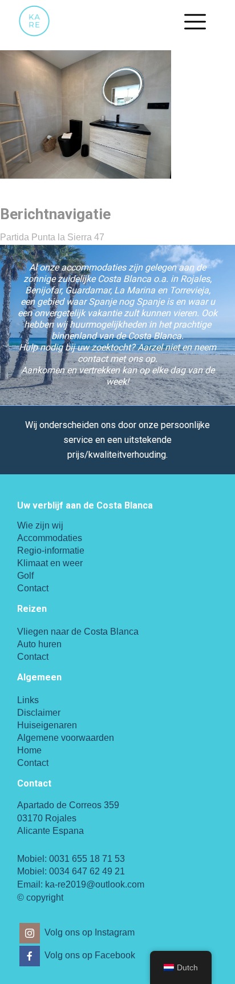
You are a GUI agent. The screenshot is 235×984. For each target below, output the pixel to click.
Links (28, 700)
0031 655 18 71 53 (87, 859)
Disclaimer (38, 712)
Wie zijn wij (40, 525)
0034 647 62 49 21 (87, 871)
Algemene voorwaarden (65, 738)
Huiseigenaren (47, 725)
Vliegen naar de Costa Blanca (78, 631)
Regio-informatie (50, 550)
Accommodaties (49, 538)
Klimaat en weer (50, 563)
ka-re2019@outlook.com (94, 884)
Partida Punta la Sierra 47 (52, 237)
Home (29, 750)
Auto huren (39, 644)
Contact (32, 588)
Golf (25, 575)
